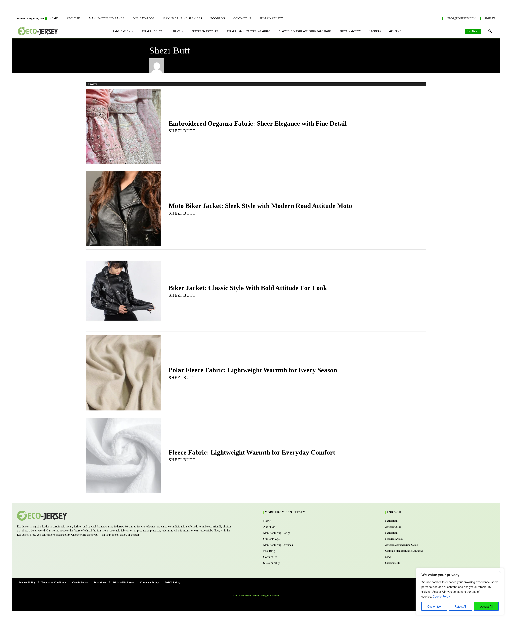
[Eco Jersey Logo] (123, 516)
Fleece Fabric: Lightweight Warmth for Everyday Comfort (252, 452)
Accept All (486, 606)
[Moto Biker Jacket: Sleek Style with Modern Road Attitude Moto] (123, 208)
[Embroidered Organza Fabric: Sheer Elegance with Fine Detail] (123, 126)
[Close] (499, 571)
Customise (434, 606)
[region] (460, 591)
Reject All (460, 606)
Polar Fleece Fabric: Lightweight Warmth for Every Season (253, 370)
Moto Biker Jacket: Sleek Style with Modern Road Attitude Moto (260, 205)
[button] (490, 31)
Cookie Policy (441, 596)
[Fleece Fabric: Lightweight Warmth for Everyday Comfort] (123, 455)
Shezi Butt (182, 130)
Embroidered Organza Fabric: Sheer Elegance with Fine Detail (258, 123)
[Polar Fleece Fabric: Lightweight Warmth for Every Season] (123, 372)
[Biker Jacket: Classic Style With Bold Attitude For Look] (123, 290)
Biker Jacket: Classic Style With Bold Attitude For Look (248, 287)
